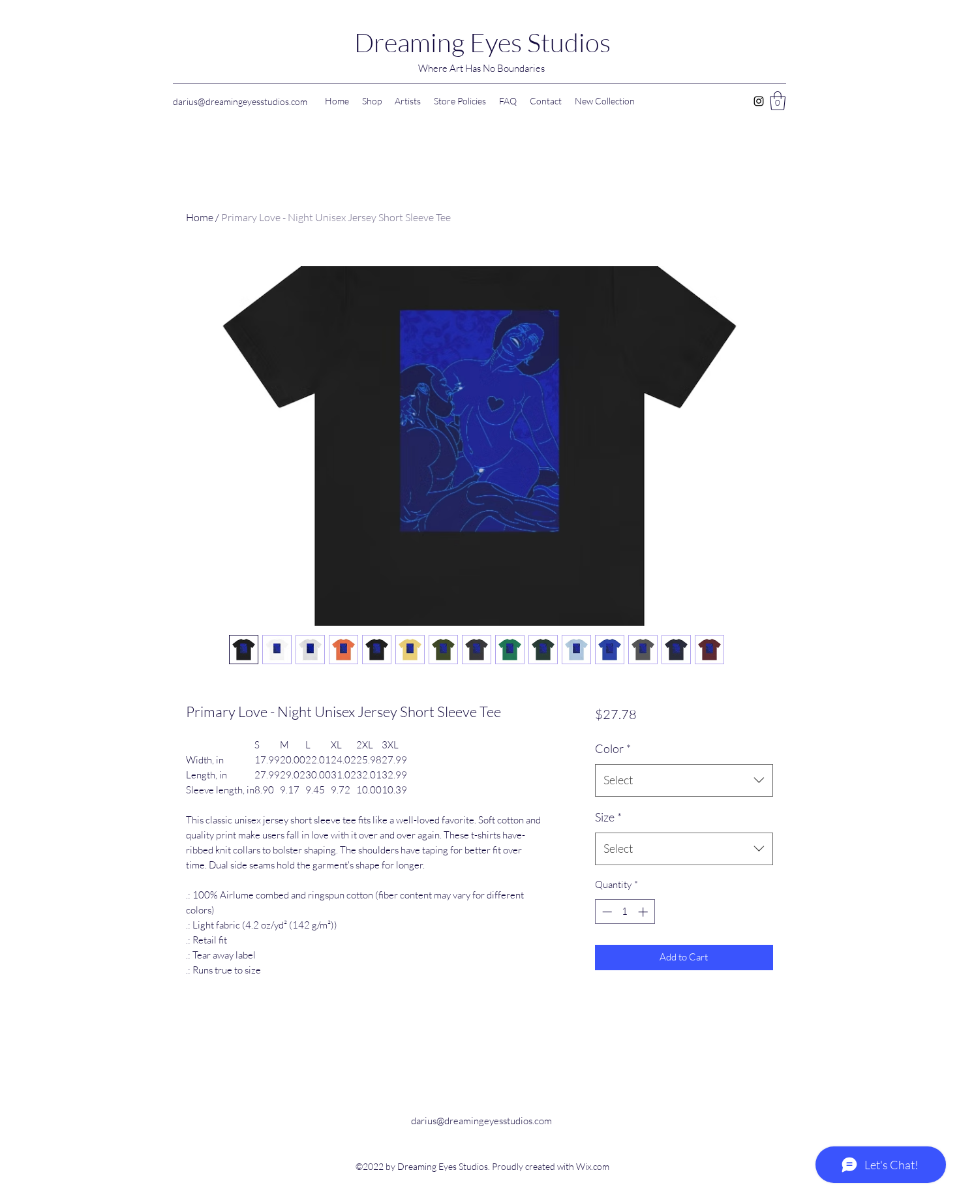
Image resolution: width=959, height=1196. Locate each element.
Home (199, 217)
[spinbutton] (624, 912)
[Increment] (644, 912)
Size (608, 817)
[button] (777, 100)
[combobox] (684, 780)
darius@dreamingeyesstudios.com (240, 101)
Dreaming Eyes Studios (482, 42)
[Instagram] (758, 101)
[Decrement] (606, 912)
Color (613, 748)
